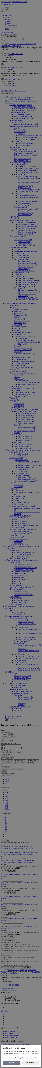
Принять (12, 1062)
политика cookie (31, 1058)
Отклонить (30, 1062)
